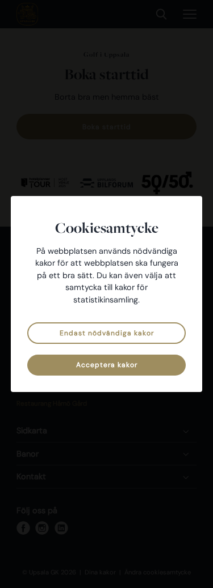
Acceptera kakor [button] (106, 364)
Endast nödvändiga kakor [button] (107, 333)
